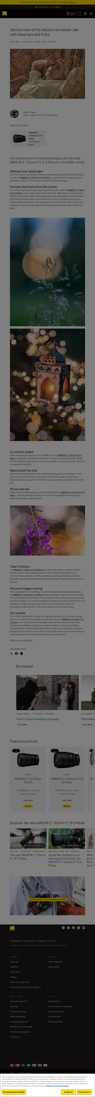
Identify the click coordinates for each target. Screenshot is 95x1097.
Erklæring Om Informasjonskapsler (57, 1086)
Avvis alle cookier (84, 1092)
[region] (47, 1085)
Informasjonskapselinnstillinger (14, 1092)
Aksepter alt (68, 1092)
